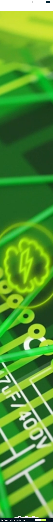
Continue (51, 518)
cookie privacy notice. (10, 521)
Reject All (44, 520)
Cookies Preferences (37, 520)
